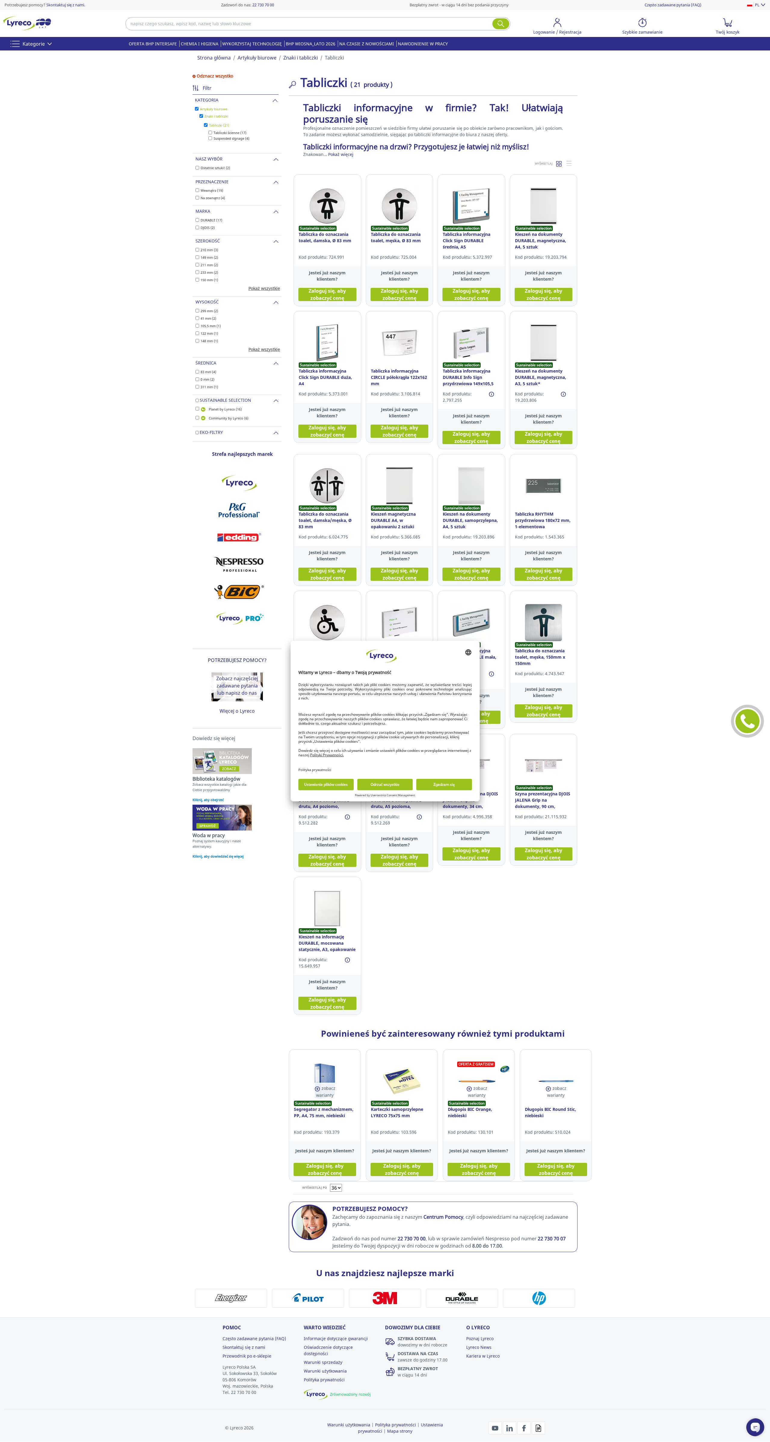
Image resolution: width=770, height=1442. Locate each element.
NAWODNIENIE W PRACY (423, 44)
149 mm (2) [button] (209, 257)
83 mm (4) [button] (208, 372)
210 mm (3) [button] (209, 250)
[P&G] (239, 510)
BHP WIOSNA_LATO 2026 (310, 44)
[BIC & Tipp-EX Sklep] (239, 591)
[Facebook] (524, 1427)
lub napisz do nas (237, 693)
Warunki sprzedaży (323, 1362)
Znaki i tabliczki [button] (216, 116)
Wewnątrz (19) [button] (212, 190)
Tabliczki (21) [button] (219, 125)
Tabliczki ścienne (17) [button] (230, 132)
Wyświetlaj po (314, 1187)
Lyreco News (478, 1347)
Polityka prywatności (324, 1380)
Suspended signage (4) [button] (231, 138)
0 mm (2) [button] (207, 379)
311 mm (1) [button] (209, 387)
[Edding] (239, 537)
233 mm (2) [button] (209, 272)
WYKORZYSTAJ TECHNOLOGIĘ (252, 44)
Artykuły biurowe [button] (213, 109)
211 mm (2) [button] (209, 265)
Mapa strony (399, 1431)
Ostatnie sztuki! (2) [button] (215, 168)
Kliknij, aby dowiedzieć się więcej (218, 856)
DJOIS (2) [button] (208, 227)
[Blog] (538, 1427)
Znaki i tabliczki (300, 57)
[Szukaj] (500, 23)
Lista (569, 163)
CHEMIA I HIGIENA (199, 44)
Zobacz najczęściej (237, 678)
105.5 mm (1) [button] (211, 326)
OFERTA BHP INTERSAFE (153, 44)
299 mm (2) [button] (209, 311)
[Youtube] (495, 1427)
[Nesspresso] (239, 564)
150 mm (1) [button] (209, 280)
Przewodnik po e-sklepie (247, 1356)
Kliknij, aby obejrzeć (208, 799)
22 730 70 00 (263, 5)
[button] (557, 27)
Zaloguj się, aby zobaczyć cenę (327, 294)
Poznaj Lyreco (480, 1338)
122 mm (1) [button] (209, 333)
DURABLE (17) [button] (211, 220)
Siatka (559, 163)
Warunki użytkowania (325, 1371)
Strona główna (214, 57)
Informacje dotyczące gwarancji (336, 1338)
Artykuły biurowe (257, 57)
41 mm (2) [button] (208, 318)
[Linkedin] (510, 1427)
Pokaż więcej (340, 154)
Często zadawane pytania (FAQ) (673, 5)
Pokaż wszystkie (264, 288)
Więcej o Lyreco (237, 711)
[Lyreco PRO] (239, 618)
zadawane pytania (237, 685)
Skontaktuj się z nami (65, 5)
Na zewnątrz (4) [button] (213, 198)
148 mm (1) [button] (209, 341)
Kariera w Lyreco (483, 1356)
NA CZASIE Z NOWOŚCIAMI (366, 44)
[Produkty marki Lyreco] (239, 483)
